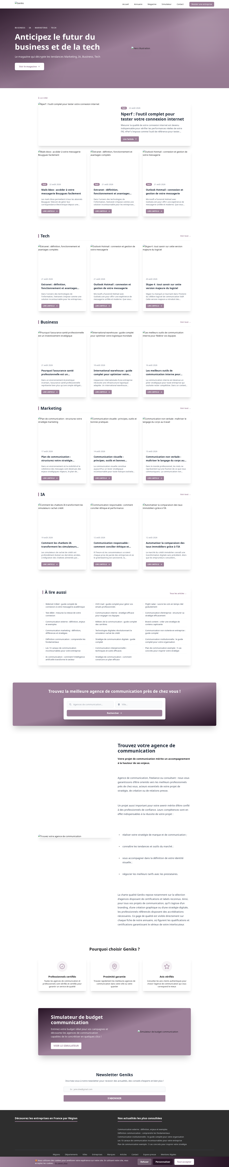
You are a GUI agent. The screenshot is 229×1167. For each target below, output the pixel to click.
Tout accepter (184, 1161)
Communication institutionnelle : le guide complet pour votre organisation (151, 1137)
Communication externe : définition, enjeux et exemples (142, 1129)
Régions (56, 1154)
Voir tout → (185, 236)
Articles (123, 1154)
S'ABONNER (114, 1098)
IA (30, 27)
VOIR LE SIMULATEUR (66, 1045)
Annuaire (138, 4)
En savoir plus (61, 1163)
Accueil (125, 4)
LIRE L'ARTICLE (49, 211)
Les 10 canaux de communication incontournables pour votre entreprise (150, 1140)
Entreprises (97, 1154)
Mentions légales (168, 1154)
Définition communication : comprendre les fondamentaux (144, 1133)
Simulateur (166, 4)
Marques (111, 1154)
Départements (71, 1154)
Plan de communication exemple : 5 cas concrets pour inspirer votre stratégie (152, 1144)
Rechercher (113, 713)
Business (20, 27)
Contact (180, 4)
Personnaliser (163, 1161)
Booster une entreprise (201, 4)
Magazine (152, 4)
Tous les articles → (178, 593)
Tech (54, 27)
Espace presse (149, 1154)
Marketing (41, 27)
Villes (85, 1154)
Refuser (144, 1161)
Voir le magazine (28, 66)
